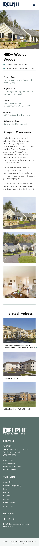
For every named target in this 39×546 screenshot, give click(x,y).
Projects (6, 496)
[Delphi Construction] (11, 4)
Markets (6, 492)
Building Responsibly (12, 486)
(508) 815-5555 (9, 469)
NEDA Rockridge (10, 378)
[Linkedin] (9, 519)
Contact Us (8, 506)
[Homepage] (19, 431)
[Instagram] (13, 519)
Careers (6, 499)
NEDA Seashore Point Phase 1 (16, 409)
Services (6, 489)
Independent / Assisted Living (20, 69)
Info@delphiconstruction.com (16, 524)
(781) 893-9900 (9, 455)
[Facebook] (4, 519)
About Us (7, 482)
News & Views (9, 503)
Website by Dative (22, 543)
